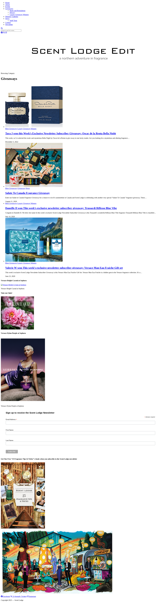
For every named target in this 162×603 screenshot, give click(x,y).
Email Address (11, 419)
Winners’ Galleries (11, 17)
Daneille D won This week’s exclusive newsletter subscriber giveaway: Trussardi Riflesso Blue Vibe (61, 208)
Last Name (9, 440)
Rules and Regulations (17, 11)
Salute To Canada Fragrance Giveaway (27, 193)
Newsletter (9, 24)
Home (7, 3)
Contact (8, 23)
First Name (9, 430)
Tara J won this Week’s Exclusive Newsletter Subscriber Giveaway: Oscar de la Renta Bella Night (60, 133)
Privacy (12, 13)
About (7, 5)
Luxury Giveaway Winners (19, 15)
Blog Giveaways (11, 129)
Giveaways (9, 9)
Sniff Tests (13, 21)
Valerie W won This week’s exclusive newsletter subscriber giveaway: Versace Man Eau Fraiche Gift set (64, 267)
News (7, 19)
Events (7, 7)
